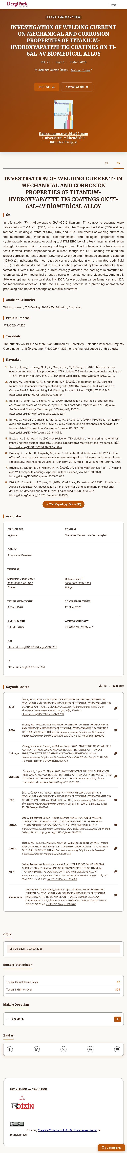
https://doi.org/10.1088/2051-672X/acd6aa (35, 447)
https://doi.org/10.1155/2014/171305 (98, 461)
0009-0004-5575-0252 (20, 583)
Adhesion (61, 307)
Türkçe (112, 4)
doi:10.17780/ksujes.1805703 (89, 735)
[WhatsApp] (37, 1049)
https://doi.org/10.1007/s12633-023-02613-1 (36, 394)
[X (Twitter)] (63, 1049)
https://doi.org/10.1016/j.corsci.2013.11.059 (35, 432)
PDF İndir (45, 87)
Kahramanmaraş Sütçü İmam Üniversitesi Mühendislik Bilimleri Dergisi (63, 138)
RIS (105, 685)
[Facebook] (10, 1049)
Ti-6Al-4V (48, 307)
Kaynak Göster (75, 86)
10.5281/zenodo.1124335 (52, 495)
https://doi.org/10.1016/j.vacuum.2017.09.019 (86, 375)
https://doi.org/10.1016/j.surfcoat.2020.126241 (37, 413)
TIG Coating (32, 307)
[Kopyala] (115, 708)
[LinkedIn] (90, 1049)
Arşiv (7, 934)
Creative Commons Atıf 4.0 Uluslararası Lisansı (67, 1130)
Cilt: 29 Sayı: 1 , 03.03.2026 (26, 948)
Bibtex (120, 685)
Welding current (13, 307)
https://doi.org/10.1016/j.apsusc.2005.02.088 (36, 476)
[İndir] (117, 1019)
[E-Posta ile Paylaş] (117, 1049)
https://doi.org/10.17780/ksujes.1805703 (32, 647)
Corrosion (75, 307)
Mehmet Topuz (80, 70)
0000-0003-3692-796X (78, 583)
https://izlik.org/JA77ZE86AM (26, 667)
